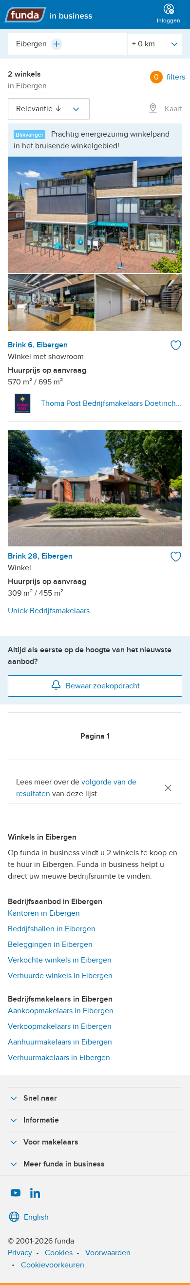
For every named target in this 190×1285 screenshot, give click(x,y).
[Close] (168, 788)
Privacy (20, 1253)
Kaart (172, 109)
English (36, 1217)
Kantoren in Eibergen (44, 913)
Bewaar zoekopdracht (103, 686)
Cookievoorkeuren (52, 1265)
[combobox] (67, 44)
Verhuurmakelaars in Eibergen (59, 1058)
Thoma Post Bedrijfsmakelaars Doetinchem (111, 403)
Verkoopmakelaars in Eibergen (60, 1026)
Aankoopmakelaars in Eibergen (61, 1011)
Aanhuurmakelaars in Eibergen (60, 1042)
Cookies (59, 1253)
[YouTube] (15, 1193)
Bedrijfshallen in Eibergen (51, 929)
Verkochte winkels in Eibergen (60, 960)
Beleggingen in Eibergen (50, 944)
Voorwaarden (108, 1253)
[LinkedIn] (35, 1193)
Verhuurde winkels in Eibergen (60, 976)
